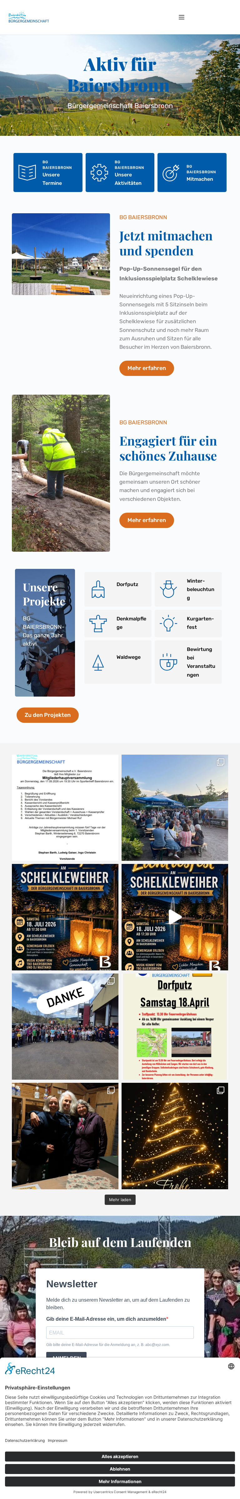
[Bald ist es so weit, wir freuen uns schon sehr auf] (175, 917)
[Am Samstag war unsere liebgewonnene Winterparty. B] (65, 1136)
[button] (181, 17)
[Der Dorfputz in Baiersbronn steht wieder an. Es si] (175, 1027)
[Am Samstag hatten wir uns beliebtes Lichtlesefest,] (175, 808)
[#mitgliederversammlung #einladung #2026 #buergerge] (65, 808)
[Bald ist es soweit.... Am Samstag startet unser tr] (65, 917)
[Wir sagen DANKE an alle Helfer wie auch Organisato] (65, 1027)
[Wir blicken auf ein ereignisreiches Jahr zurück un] (175, 1136)
